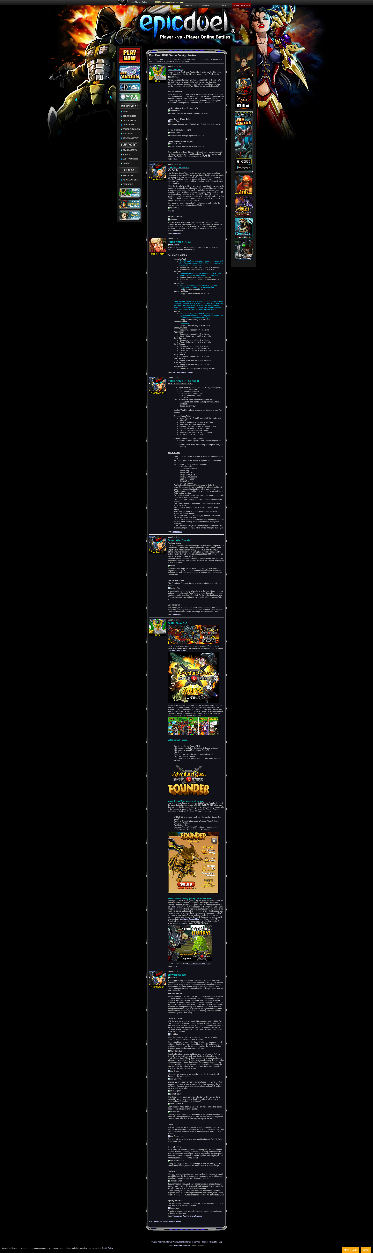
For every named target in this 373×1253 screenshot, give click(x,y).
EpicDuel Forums (131, 129)
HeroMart (128, 176)
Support (127, 155)
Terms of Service (193, 1242)
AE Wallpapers (130, 180)
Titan (175, 159)
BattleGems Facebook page (198, 964)
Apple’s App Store (177, 650)
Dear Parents (130, 150)
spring (179, 1216)
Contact (127, 163)
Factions (190, 1216)
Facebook (128, 184)
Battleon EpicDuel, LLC (182, 1245)
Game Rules (128, 125)
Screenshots (129, 116)
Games (188, 5)
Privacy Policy (157, 1242)
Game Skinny (177, 907)
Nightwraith (177, 233)
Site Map (218, 1242)
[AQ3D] (244, 109)
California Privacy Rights (174, 1242)
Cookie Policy (107, 1248)
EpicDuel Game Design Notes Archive (165, 1222)
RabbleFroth (178, 372)
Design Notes (129, 120)
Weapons (198, 1216)
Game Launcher (242, 5)
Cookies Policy (208, 1242)
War (184, 1216)
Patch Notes (188, 372)
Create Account (131, 138)
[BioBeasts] (244, 172)
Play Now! (128, 134)
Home (125, 112)
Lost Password (130, 159)
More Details (350, 1250)
